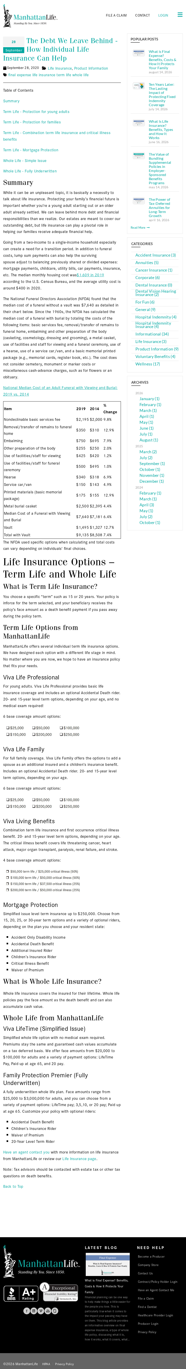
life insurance (44, 74)
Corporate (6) (147, 277)
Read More (138, 227)
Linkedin (33, 1311)
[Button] (178, 14)
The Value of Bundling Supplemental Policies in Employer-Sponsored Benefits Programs (160, 168)
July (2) (146, 457)
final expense (19, 74)
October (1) (150, 469)
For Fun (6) (144, 302)
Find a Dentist (147, 1306)
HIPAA (46, 1364)
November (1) (152, 475)
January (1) (149, 398)
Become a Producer (151, 1256)
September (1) (152, 463)
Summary (11, 101)
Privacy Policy (147, 1332)
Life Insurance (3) (150, 341)
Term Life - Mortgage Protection (30, 150)
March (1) (148, 410)
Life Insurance (60, 68)
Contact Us (145, 1273)
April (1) (147, 416)
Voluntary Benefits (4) (155, 356)
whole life (80, 74)
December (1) (152, 481)
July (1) (146, 434)
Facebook (26, 1311)
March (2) (148, 451)
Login (163, 15)
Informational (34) (152, 334)
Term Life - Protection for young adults (36, 111)
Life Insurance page (79, 1158)
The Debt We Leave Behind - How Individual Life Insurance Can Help (60, 49)
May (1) (146, 422)
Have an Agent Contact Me (156, 1290)
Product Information (91, 68)
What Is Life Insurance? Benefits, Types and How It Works (161, 129)
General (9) (145, 309)
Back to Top (13, 1186)
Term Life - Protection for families (32, 122)
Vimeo (40, 1311)
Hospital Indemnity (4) (155, 317)
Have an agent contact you (26, 1152)
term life (63, 74)
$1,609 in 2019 (90, 275)
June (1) (147, 428)
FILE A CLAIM (116, 15)
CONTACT (142, 15)
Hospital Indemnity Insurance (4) (153, 324)
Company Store (148, 1264)
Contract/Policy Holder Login (158, 1281)
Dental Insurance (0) (153, 285)
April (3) (147, 505)
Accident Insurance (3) (155, 255)
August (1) (149, 440)
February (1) (150, 404)
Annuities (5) (147, 262)
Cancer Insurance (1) (153, 270)
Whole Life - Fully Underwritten (30, 171)
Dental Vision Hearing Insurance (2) (155, 292)
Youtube (47, 1311)
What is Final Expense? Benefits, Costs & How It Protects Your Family (162, 59)
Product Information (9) (157, 349)
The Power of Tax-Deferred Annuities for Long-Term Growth (159, 207)
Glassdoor (54, 1311)
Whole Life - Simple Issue (25, 160)
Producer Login (148, 1323)
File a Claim (146, 1298)
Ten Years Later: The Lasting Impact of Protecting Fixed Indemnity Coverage (162, 94)
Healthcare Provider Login (155, 1315)
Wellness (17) (147, 364)
